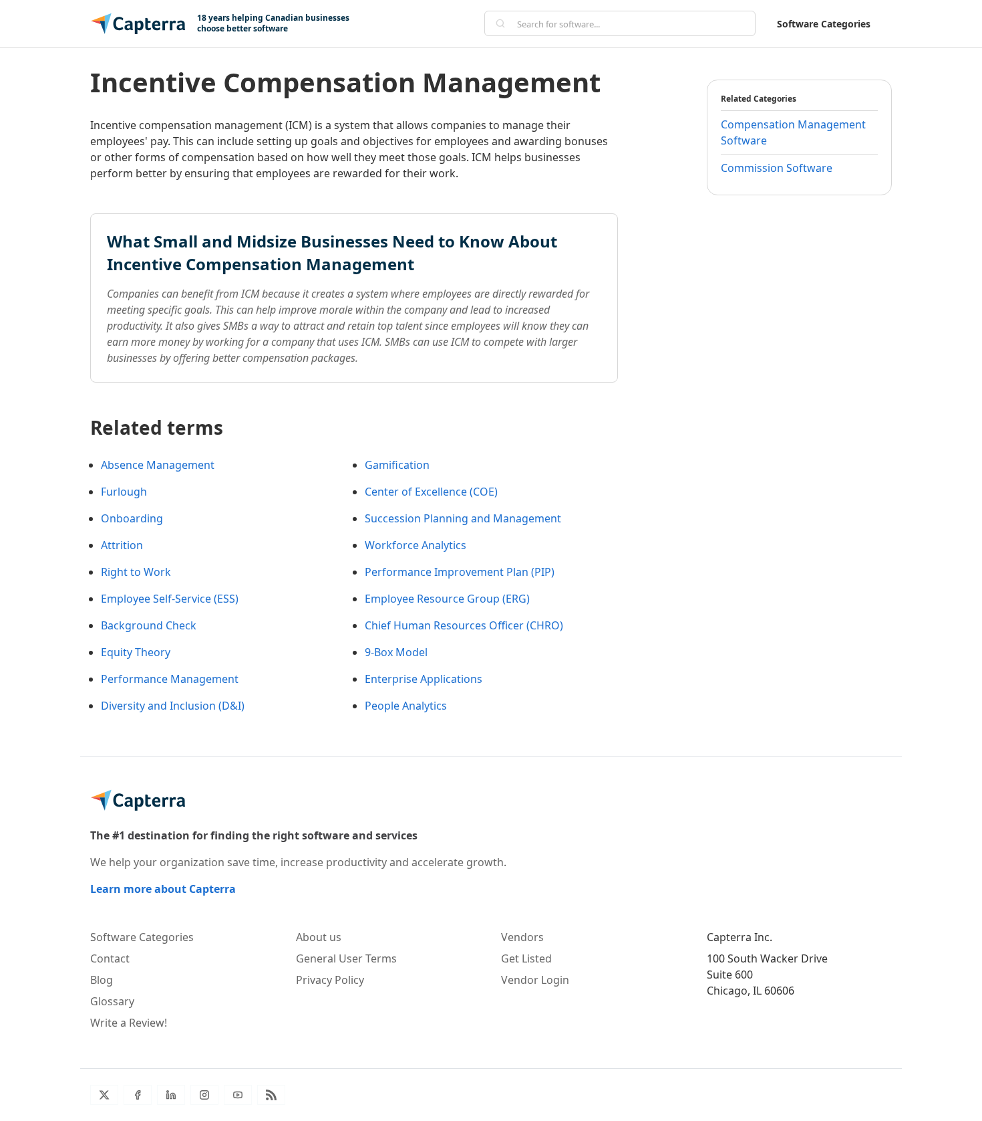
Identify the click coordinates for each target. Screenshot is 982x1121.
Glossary (112, 1001)
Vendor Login (535, 980)
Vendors (522, 937)
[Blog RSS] (271, 1095)
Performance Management (169, 679)
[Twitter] (104, 1095)
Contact (110, 958)
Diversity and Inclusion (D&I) (172, 705)
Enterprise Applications (423, 679)
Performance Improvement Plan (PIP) (459, 572)
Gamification (397, 464)
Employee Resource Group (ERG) (447, 598)
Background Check (148, 625)
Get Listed (526, 958)
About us (318, 937)
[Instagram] (204, 1095)
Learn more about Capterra (163, 889)
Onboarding (132, 518)
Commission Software (776, 168)
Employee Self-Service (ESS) (169, 598)
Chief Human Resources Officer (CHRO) (464, 625)
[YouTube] (238, 1095)
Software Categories (823, 23)
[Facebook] (138, 1095)
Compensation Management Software (793, 132)
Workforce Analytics (415, 545)
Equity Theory (135, 652)
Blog (101, 980)
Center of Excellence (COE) (431, 491)
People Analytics (406, 705)
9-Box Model (396, 652)
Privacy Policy (330, 980)
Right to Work (136, 572)
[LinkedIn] (171, 1095)
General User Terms (346, 958)
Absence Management (157, 464)
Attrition (122, 545)
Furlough (124, 491)
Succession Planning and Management (463, 518)
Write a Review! (128, 1022)
